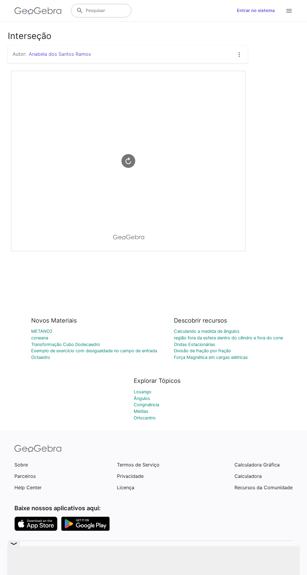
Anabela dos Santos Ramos (60, 54)
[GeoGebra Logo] (37, 10)
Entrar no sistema (256, 10)
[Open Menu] (289, 10)
